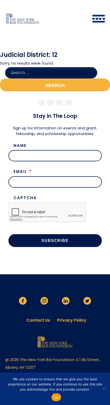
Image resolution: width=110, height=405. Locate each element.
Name (20, 145)
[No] (103, 388)
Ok (56, 397)
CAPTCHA (25, 197)
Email (23, 171)
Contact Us (38, 320)
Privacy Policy (71, 320)
